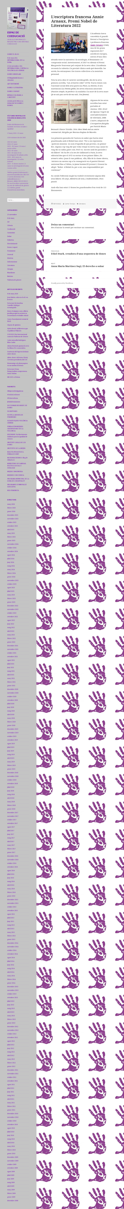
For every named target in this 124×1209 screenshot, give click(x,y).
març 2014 (11, 976)
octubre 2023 (11, 584)
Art (8, 222)
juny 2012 (10, 1048)
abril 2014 (10, 972)
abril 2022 (10, 631)
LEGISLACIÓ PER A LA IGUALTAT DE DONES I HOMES (15, 103)
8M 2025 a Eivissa (13, 377)
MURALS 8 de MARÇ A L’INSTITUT (15, 96)
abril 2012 (10, 1055)
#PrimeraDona (12, 398)
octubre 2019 (11, 736)
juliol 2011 (10, 1088)
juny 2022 (10, 624)
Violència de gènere (14, 280)
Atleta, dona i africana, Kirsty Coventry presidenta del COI (17, 358)
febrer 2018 (11, 805)
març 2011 (11, 1103)
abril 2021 (10, 675)
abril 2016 (10, 885)
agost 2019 (11, 744)
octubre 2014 (11, 950)
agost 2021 (11, 660)
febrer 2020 (11, 722)
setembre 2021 (12, 657)
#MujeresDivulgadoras (15, 391)
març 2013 (11, 1016)
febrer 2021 (11, 682)
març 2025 (11, 533)
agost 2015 (11, 914)
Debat (9, 236)
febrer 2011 (11, 1106)
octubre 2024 (11, 548)
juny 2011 (10, 1092)
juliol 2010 (10, 1132)
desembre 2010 (12, 1114)
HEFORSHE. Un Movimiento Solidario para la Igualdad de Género (17, 436)
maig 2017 (11, 838)
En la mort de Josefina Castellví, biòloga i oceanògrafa (15, 305)
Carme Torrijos (70, 204)
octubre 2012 (11, 1034)
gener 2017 (11, 852)
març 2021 (11, 678)
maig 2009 (11, 1182)
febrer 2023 (11, 598)
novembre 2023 (12, 580)
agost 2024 (11, 555)
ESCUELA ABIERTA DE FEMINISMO (15, 416)
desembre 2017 (12, 813)
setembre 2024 (12, 551)
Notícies (10, 276)
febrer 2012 (11, 1063)
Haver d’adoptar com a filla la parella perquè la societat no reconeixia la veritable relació (17, 313)
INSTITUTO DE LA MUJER (16, 448)
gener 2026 (11, 511)
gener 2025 (11, 540)
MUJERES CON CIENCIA (15, 475)
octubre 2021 (11, 653)
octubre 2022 (11, 613)
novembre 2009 (12, 1161)
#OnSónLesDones (13, 395)
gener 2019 (11, 769)
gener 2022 (11, 642)
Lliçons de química (13, 325)
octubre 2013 (11, 994)
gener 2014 (11, 983)
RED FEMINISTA (13, 490)
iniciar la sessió (63, 227)
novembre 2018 (12, 776)
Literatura (11, 265)
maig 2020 (11, 711)
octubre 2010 (11, 1121)
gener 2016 (11, 896)
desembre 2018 (12, 773)
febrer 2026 (11, 508)
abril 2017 (10, 841)
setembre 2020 (12, 700)
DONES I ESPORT (13, 91)
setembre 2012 (12, 1037)
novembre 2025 (12, 519)
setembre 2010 (12, 1124)
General (10, 254)
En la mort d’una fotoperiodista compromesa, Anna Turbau (17, 371)
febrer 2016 (11, 892)
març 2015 (11, 932)
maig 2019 (11, 754)
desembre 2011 (12, 1070)
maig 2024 (11, 566)
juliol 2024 (10, 559)
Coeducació (11, 229)
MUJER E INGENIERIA (15, 471)
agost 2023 (11, 588)
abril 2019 (10, 758)
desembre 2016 (12, 856)
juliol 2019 (10, 747)
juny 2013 (10, 1005)
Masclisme (11, 273)
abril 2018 (10, 798)
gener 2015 (11, 939)
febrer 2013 (11, 1019)
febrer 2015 (11, 936)
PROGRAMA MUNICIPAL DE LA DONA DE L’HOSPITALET (18, 480)
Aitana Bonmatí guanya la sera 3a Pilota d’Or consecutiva (18, 347)
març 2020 (11, 718)
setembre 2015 (12, 910)
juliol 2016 (10, 874)
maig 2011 (11, 1095)
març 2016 (11, 889)
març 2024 (11, 569)
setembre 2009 (12, 1168)
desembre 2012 (12, 1027)
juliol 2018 (10, 787)
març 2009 (11, 1190)
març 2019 (11, 762)
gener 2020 (11, 725)
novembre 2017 (12, 816)
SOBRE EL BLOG (13, 54)
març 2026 (11, 504)
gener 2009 (11, 1197)
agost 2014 (11, 958)
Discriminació (12, 244)
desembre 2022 (12, 606)
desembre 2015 (12, 900)
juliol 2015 (10, 918)
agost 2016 (11, 871)
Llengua (10, 269)
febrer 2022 (11, 638)
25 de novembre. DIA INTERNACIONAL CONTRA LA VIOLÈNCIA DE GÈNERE (17, 68)
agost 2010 (11, 1128)
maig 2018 (11, 794)
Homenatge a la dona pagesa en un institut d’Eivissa (17, 364)
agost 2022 (11, 620)
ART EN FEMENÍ (13, 84)
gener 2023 (11, 602)
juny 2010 (10, 1135)
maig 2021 (11, 671)
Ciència (10, 225)
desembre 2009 (12, 1157)
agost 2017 (11, 827)
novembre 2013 (12, 990)
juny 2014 (10, 965)
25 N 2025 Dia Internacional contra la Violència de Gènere (17, 335)
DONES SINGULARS (14, 74)
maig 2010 (11, 1139)
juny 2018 (10, 791)
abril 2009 (10, 1186)
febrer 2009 (11, 1193)
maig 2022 (11, 627)
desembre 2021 (12, 646)
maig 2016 (11, 881)
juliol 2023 (10, 591)
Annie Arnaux (96, 45)
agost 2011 (11, 1084)
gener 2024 (11, 577)
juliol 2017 (10, 831)
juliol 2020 (10, 704)
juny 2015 (10, 921)
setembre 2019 (12, 740)
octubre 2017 (11, 820)
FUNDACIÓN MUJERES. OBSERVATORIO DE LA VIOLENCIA (15, 428)
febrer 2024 (11, 573)
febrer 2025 (11, 537)
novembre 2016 (12, 860)
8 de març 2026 (12, 294)
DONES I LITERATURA (15, 88)
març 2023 (11, 595)
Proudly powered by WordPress (62, 283)
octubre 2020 (11, 696)
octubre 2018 (11, 780)
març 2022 (11, 635)
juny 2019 (10, 751)
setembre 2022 (12, 617)
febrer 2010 (11, 1150)
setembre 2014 (12, 954)
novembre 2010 (12, 1117)
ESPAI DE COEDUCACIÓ (16, 34)
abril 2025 (10, 530)
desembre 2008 (12, 1201)
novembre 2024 (12, 544)
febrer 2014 (11, 979)
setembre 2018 (12, 783)
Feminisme (11, 251)
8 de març (10, 218)
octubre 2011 (11, 1077)
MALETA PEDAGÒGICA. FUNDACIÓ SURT (15, 453)
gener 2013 (11, 1023)
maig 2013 (11, 1008)
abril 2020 (10, 714)
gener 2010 (11, 1153)
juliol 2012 (10, 1045)
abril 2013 (10, 1012)
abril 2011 (10, 1099)
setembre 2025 (12, 526)
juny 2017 (10, 834)
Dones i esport (12, 247)
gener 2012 (11, 1066)
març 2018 (11, 802)
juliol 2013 (10, 1001)
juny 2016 (10, 878)
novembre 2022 (12, 609)
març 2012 (11, 1059)
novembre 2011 (12, 1074)
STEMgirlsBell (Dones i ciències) (15, 79)
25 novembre (12, 215)
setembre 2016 (12, 867)
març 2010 (11, 1146)
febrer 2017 (11, 849)
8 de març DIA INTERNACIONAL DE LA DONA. (15, 60)
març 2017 (11, 845)
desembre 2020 (12, 689)
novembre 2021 (12, 649)
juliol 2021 (10, 664)
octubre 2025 (11, 522)
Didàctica (10, 240)
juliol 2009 (10, 1175)
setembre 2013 (12, 997)
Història (10, 258)
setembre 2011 (12, 1081)
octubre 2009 (11, 1164)
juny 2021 (10, 667)
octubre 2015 (11, 907)
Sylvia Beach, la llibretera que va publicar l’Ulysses (17, 330)
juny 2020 (10, 707)
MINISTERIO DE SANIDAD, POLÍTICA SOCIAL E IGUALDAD (16, 465)
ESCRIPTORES (12, 411)
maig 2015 (11, 925)
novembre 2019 (12, 733)
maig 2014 (11, 968)
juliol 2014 (10, 961)
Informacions (12, 262)
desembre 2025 (12, 515)
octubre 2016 (11, 863)
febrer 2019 (11, 765)
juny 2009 (10, 1179)
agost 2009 (11, 1172)
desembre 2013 (12, 987)
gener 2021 (11, 686)
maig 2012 (11, 1052)
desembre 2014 (12, 943)
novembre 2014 (12, 947)
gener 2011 (11, 1110)
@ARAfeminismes (13, 402)
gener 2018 (11, 809)
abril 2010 (10, 1143)
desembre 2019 (12, 729)
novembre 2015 (12, 903)
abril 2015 (10, 929)
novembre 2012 (12, 1030)
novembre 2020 (12, 693)
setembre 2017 (12, 823)
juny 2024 (10, 562)
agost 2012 (11, 1041)
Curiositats (11, 233)
